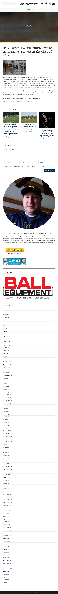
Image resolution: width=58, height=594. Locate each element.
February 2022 (6, 494)
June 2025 (5, 383)
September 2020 (6, 541)
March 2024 (5, 425)
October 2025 (6, 372)
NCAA (4, 325)
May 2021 (5, 519)
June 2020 (5, 549)
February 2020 (6, 560)
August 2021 (5, 510)
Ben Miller (6, 101)
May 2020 (5, 552)
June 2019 (5, 582)
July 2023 (5, 447)
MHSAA (22, 101)
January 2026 (6, 364)
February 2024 (6, 428)
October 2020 (6, 538)
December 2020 (6, 533)
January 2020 (6, 563)
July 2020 (5, 546)
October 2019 (6, 571)
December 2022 (6, 466)
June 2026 (5, 350)
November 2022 (6, 469)
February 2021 (6, 527)
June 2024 (5, 416)
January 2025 (6, 397)
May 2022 (5, 486)
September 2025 (6, 375)
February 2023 (6, 461)
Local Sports (5, 314)
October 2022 (6, 472)
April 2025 (5, 389)
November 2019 (6, 568)
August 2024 (5, 411)
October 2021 (6, 505)
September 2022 (6, 474)
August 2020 (5, 544)
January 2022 (6, 497)
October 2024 (6, 405)
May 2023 (5, 452)
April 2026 (5, 356)
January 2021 (6, 530)
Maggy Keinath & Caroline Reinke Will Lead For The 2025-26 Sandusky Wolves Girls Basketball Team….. (47, 133)
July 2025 (5, 381)
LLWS (4, 311)
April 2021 (5, 521)
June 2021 (5, 516)
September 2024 (6, 408)
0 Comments (29, 101)
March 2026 (5, 359)
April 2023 (5, 455)
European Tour (6, 309)
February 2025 (6, 394)
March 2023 (5, 458)
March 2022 (5, 491)
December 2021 (6, 499)
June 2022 (5, 483)
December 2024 (6, 400)
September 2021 (6, 508)
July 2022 (5, 480)
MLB (4, 320)
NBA (4, 323)
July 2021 (5, 513)
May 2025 (5, 386)
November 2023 (6, 436)
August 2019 (5, 577)
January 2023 (6, 463)
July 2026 (5, 347)
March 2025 (5, 392)
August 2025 (5, 378)
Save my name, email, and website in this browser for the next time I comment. (24, 166)
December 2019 (6, 566)
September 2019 (6, 574)
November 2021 (6, 502)
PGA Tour (5, 336)
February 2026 (6, 361)
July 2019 (5, 579)
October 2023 (6, 439)
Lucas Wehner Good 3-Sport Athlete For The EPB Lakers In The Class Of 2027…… (29, 127)
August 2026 (5, 345)
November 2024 (6, 403)
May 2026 (5, 353)
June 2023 (5, 450)
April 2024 (5, 422)
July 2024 (5, 414)
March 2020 (5, 557)
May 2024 (5, 419)
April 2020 (5, 555)
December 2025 (6, 367)
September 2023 (6, 441)
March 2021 (5, 524)
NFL (3, 328)
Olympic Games (6, 334)
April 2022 (5, 488)
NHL (4, 331)
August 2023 (5, 444)
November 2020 (6, 535)
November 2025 (6, 370)
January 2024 (6, 430)
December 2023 (6, 433)
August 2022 (5, 477)
